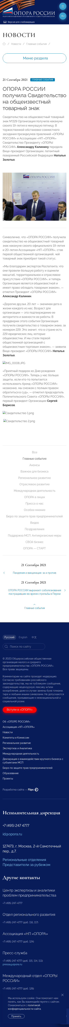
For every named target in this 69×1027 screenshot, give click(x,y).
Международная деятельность (34, 490)
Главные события (36, 44)
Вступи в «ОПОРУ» (20, 709)
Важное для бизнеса (34, 471)
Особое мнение (34, 510)
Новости (16, 44)
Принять (16, 1016)
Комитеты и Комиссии (16, 737)
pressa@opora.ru (12, 964)
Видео (34, 522)
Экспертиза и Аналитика (17, 748)
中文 (34, 637)
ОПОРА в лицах (34, 497)
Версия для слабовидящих (21, 22)
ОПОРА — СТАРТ (34, 548)
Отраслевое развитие (34, 484)
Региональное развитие (34, 478)
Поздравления (34, 529)
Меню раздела (35, 58)
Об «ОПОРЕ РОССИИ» (16, 721)
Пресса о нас (34, 503)
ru (62, 16)
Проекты (8, 778)
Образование (11, 773)
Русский (9, 637)
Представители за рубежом (26, 865)
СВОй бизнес (34, 542)
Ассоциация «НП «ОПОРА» (19, 727)
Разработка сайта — (18, 789)
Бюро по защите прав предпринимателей (34, 516)
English (23, 637)
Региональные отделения (24, 860)
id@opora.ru (12, 834)
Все (34, 452)
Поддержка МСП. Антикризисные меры (34, 535)
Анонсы (34, 465)
